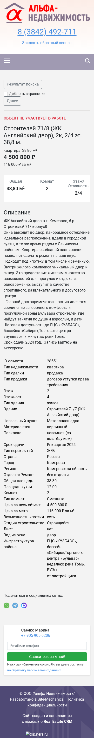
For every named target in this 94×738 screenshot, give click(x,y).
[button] (47, 42)
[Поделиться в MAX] (24, 605)
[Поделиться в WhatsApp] (6, 605)
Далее (12, 101)
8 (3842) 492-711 (47, 31)
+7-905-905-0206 (35, 635)
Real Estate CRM (58, 721)
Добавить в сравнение (27, 94)
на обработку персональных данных (34, 670)
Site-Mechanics (51, 699)
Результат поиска (23, 84)
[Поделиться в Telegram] (15, 605)
